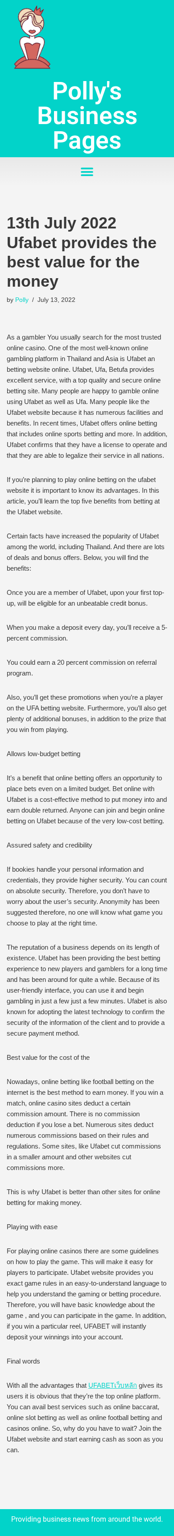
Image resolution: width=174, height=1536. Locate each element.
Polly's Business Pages (87, 116)
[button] (87, 172)
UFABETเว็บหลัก (112, 1385)
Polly (22, 300)
